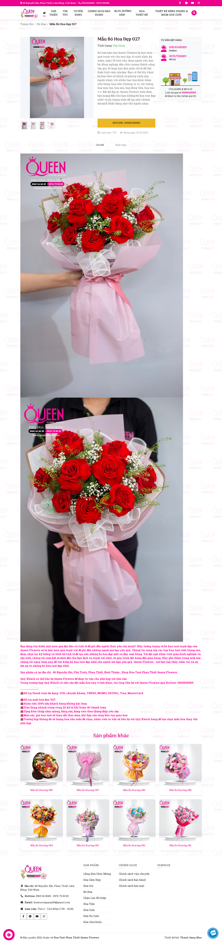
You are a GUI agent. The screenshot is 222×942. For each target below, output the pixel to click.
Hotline (178, 49)
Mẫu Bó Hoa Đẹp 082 (134, 845)
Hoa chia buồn (92, 922)
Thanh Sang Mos (191, 937)
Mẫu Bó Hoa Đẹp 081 (180, 845)
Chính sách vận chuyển (134, 873)
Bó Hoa (41, 24)
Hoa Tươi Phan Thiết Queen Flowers (76, 937)
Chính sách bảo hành (132, 879)
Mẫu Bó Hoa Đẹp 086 (134, 790)
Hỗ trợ (177, 58)
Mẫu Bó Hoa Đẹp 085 (180, 790)
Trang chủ (26, 24)
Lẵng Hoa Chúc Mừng (97, 873)
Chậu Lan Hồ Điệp (94, 898)
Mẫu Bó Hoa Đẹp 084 (41, 845)
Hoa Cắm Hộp (92, 879)
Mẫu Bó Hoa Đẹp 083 (88, 845)
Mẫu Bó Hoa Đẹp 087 (88, 790)
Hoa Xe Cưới (91, 916)
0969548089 (88, 2)
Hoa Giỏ (88, 885)
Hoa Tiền (89, 904)
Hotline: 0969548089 (126, 123)
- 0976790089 (102, 2)
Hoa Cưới (89, 910)
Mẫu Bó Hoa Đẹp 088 (41, 790)
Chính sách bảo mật (131, 885)
